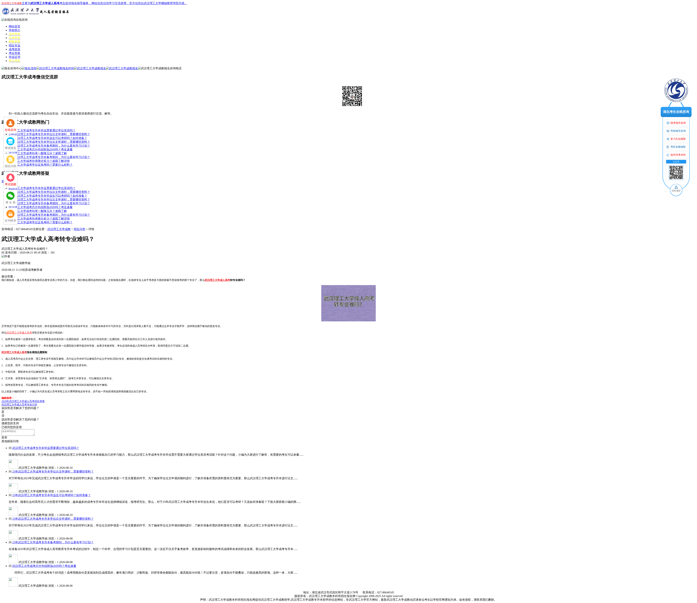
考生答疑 (14, 53)
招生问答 (79, 229)
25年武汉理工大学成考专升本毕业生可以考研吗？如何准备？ (48, 138)
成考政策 (14, 49)
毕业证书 (14, 56)
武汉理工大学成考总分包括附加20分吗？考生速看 (41, 149)
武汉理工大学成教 (59, 229)
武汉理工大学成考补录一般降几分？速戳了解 (38, 153)
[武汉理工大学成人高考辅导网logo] (35, 17)
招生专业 (14, 45)
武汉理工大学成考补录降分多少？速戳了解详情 (39, 160)
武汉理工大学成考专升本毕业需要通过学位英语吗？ (42, 130)
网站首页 (14, 26)
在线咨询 (22, 19)
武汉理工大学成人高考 (217, 280)
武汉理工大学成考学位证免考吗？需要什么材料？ (41, 164)
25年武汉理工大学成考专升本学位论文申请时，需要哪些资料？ (49, 134)
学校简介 (14, 30)
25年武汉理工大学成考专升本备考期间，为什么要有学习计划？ (49, 145)
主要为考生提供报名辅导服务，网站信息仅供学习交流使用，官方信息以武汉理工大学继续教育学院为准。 (94, 3)
